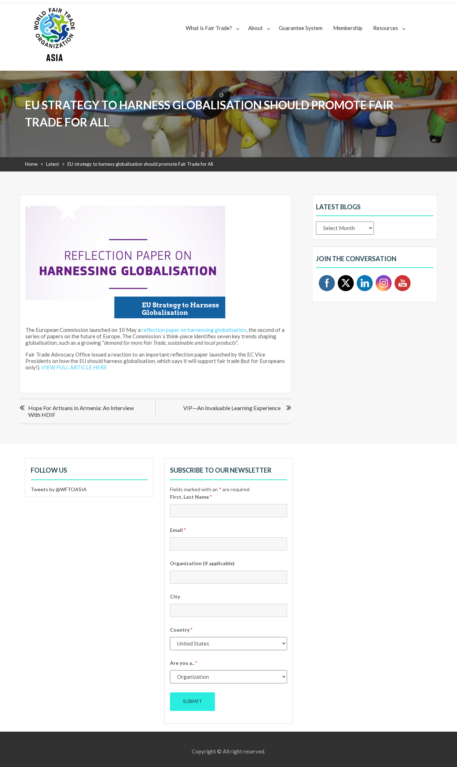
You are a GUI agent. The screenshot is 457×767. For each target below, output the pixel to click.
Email (178, 530)
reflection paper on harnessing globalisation (194, 330)
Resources (385, 28)
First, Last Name (191, 497)
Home (31, 164)
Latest (52, 164)
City (175, 596)
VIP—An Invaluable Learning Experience (232, 407)
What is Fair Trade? (209, 28)
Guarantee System (300, 28)
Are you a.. (183, 663)
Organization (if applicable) (202, 563)
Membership (347, 28)
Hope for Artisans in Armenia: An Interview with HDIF (81, 411)
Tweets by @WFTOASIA (59, 489)
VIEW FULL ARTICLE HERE (74, 367)
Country (181, 630)
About (255, 28)
